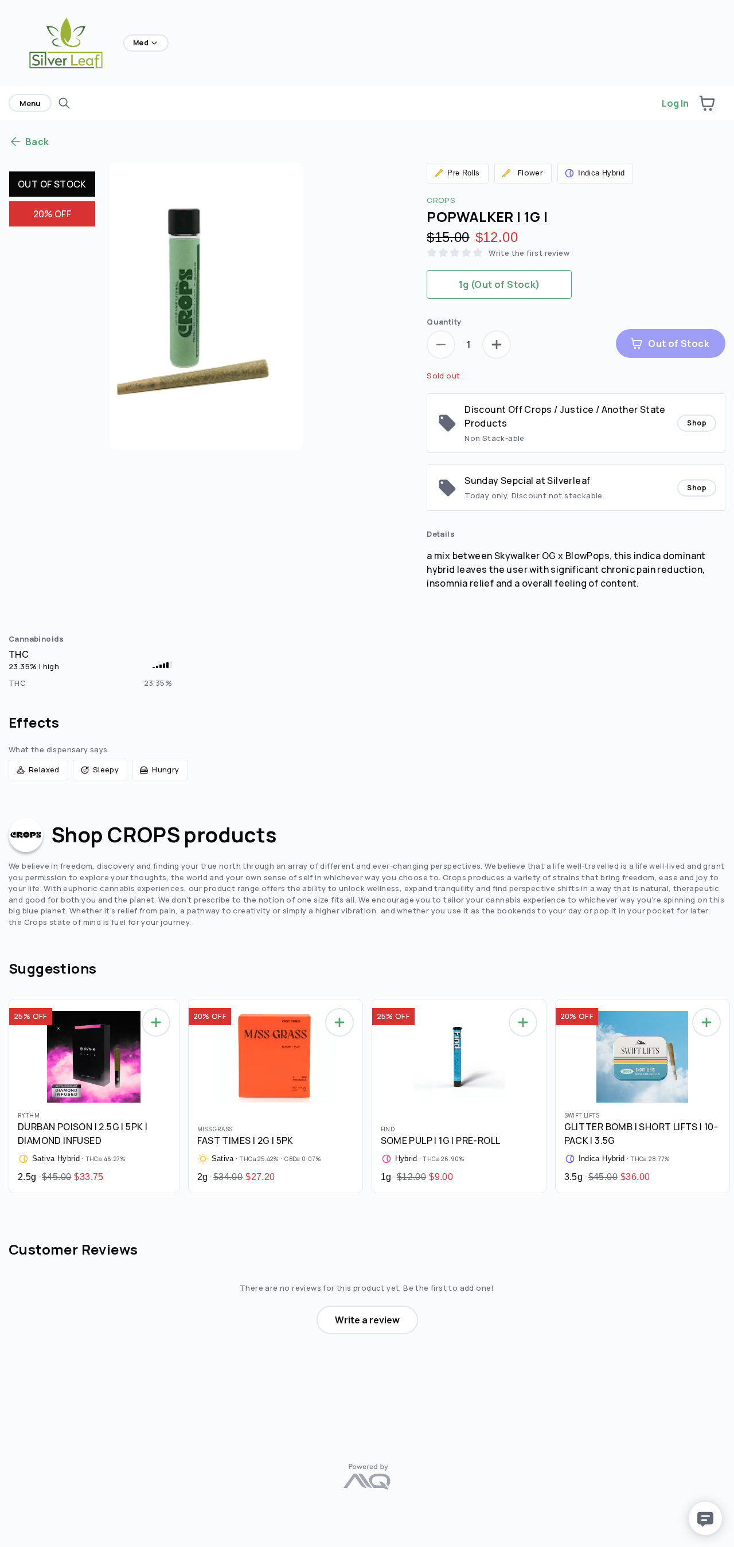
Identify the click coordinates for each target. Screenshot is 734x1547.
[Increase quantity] (496, 344)
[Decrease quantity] (441, 344)
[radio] (499, 284)
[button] (707, 103)
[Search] (64, 103)
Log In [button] (675, 103)
